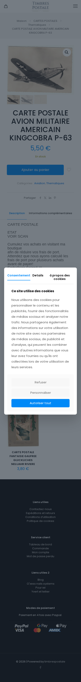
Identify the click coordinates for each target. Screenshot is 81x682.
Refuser (41, 382)
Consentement (18, 275)
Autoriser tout (40, 403)
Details (37, 275)
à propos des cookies (60, 277)
